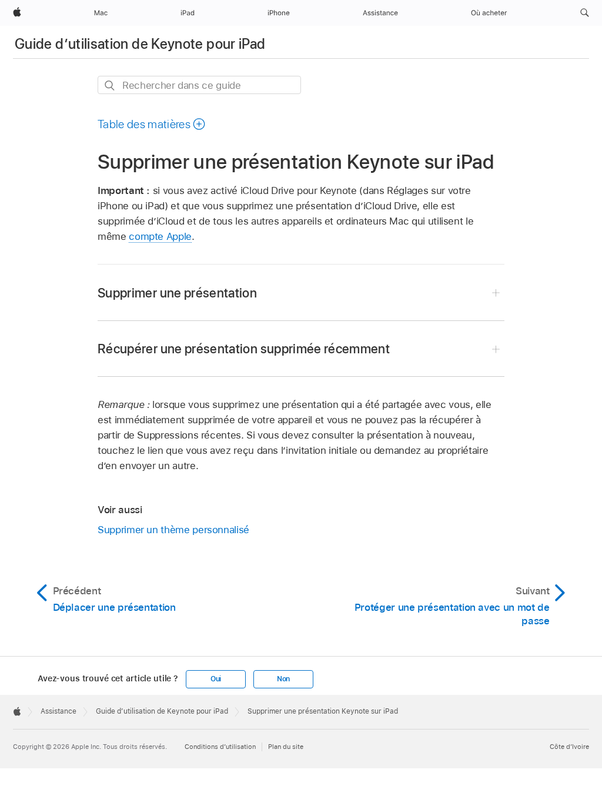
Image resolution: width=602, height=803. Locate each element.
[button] (585, 13)
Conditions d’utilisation (220, 746)
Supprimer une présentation (177, 292)
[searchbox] (199, 85)
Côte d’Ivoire (569, 746)
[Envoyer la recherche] (110, 85)
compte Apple (160, 236)
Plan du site (285, 746)
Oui (215, 679)
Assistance (58, 711)
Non (283, 679)
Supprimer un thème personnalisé (173, 530)
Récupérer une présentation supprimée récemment (244, 348)
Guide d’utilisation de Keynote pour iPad (140, 43)
